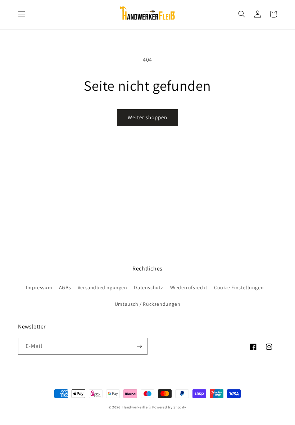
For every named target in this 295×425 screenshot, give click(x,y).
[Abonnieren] (139, 346)
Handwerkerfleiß (136, 407)
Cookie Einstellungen (239, 287)
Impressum (39, 287)
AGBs (65, 287)
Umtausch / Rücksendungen (147, 304)
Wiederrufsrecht (189, 287)
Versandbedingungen (102, 287)
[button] (22, 14)
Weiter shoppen (147, 117)
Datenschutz (148, 287)
